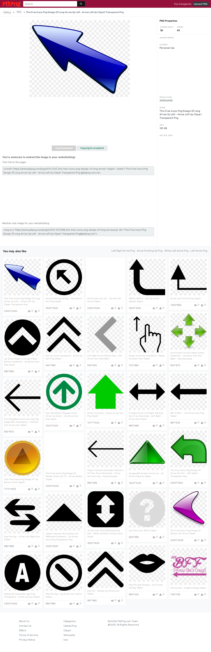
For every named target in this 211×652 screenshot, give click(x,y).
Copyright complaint (92, 148)
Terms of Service (28, 635)
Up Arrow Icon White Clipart (143, 530)
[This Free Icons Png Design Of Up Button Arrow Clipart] (22, 457)
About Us (24, 621)
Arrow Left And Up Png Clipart (185, 298)
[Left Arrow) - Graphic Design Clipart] (188, 566)
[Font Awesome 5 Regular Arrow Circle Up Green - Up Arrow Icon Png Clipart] (64, 391)
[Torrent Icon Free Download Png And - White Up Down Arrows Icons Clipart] (105, 509)
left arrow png (198, 250)
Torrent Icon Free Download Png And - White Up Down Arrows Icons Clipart (105, 533)
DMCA (22, 630)
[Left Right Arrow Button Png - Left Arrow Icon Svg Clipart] (105, 334)
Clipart (67, 630)
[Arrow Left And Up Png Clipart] (188, 277)
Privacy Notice (27, 639)
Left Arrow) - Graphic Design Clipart (188, 588)
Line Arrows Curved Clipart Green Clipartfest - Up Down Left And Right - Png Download (187, 355)
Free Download (63, 148)
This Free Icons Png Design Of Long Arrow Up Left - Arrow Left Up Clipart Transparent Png (22, 301)
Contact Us (25, 625)
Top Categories (182, 3)
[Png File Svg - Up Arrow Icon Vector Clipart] (64, 572)
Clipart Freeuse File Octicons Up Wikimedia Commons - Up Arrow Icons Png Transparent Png (62, 536)
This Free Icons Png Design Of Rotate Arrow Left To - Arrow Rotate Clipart (64, 476)
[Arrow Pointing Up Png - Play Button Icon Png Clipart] (64, 277)
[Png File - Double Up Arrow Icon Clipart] (105, 569)
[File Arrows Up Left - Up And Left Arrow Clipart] (105, 277)
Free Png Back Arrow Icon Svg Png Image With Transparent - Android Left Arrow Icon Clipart (21, 422)
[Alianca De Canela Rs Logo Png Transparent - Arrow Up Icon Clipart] (22, 572)
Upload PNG (200, 3)
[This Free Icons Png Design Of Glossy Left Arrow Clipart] (188, 509)
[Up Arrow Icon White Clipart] (147, 509)
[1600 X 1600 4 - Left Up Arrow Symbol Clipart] (147, 277)
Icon (65, 639)
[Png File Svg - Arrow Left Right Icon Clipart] (22, 515)
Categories (69, 621)
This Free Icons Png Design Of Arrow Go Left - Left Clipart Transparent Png (185, 473)
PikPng (7, 12)
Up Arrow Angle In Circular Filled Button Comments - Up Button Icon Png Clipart (21, 361)
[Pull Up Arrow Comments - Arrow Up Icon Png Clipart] (64, 334)
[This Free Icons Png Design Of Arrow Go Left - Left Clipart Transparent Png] (188, 448)
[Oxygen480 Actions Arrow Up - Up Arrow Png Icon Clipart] (147, 451)
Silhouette (69, 635)
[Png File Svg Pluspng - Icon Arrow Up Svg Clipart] (147, 563)
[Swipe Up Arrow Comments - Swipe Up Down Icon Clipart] (147, 334)
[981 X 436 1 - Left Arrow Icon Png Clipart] (188, 391)
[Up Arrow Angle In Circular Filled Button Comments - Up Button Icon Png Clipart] (22, 337)
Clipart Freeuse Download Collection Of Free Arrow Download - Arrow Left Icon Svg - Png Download (105, 473)
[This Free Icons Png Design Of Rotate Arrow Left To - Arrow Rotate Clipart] (64, 451)
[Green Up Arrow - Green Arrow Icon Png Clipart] (105, 391)
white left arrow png (177, 250)
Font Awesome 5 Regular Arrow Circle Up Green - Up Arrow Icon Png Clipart (62, 416)
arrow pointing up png (150, 250)
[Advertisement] (79, 122)
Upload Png (69, 625)
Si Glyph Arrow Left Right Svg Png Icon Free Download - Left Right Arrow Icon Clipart (146, 416)
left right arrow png (123, 250)
